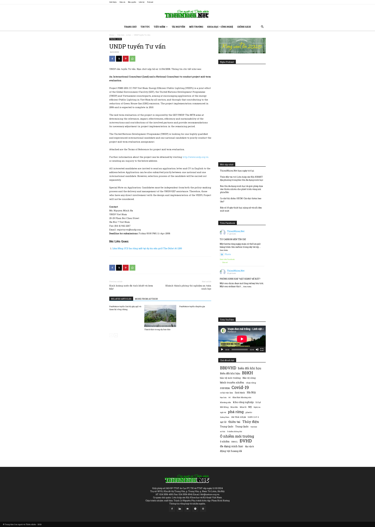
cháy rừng (251, 382)
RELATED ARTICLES (121, 298)
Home (111, 35)
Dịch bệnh (240, 392)
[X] (119, 59)
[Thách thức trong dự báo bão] (160, 316)
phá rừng (236, 411)
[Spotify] (195, 509)
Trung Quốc (242, 426)
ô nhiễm (225, 441)
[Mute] (257, 349)
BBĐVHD (228, 367)
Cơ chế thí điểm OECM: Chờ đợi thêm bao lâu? (240, 200)
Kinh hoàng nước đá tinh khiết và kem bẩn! (131, 287)
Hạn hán (223, 397)
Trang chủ (130, 26)
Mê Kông (224, 407)
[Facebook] (112, 59)
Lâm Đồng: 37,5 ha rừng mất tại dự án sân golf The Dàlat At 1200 (147, 248)
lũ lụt (258, 402)
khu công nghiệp (243, 402)
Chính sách (244, 26)
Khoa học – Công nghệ (220, 26)
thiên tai (234, 421)
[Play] (222, 349)
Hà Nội (251, 392)
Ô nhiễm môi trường (237, 436)
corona (225, 387)
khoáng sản (225, 402)
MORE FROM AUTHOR (146, 298)
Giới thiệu (113, 2)
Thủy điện (250, 421)
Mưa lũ (243, 407)
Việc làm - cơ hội (124, 35)
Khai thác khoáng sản (241, 397)
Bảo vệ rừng (249, 377)
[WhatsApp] (132, 59)
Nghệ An (257, 407)
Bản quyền (132, 2)
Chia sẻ (225, 262)
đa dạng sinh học (231, 446)
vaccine (253, 427)
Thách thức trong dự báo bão (157, 329)
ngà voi (223, 412)
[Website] (203, 509)
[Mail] (187, 509)
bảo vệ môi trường (230, 377)
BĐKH (247, 372)
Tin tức (145, 26)
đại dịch (249, 446)
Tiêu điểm (159, 26)
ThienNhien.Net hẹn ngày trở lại (237, 170)
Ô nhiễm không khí (234, 431)
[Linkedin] (180, 509)
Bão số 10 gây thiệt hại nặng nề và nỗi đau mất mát (241, 209)
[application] (242, 339)
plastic (249, 412)
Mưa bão (234, 407)
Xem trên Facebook (227, 259)
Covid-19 (240, 387)
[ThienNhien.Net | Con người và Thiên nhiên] (187, 14)
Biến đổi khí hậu (230, 373)
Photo (228, 254)
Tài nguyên (178, 26)
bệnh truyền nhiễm (232, 382)
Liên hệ (141, 2)
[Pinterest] (126, 59)
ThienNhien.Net (235, 231)
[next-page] (116, 335)
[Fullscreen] (261, 349)
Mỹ (250, 406)
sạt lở (223, 421)
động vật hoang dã (231, 450)
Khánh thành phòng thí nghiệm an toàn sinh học (188, 287)
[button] (262, 27)
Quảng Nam (224, 417)
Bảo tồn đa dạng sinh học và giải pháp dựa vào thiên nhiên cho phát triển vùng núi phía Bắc (241, 189)
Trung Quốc (226, 426)
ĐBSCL (234, 441)
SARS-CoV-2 (253, 417)
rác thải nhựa (238, 417)
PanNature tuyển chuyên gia (192, 306)
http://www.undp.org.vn (196, 156)
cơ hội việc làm (226, 392)
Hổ (230, 397)
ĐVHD (246, 440)
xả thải (222, 431)
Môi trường (196, 26)
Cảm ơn (122, 2)
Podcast (150, 2)
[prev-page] (111, 335)
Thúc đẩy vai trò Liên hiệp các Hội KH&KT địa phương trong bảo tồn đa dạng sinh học (241, 178)
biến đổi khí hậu (249, 368)
